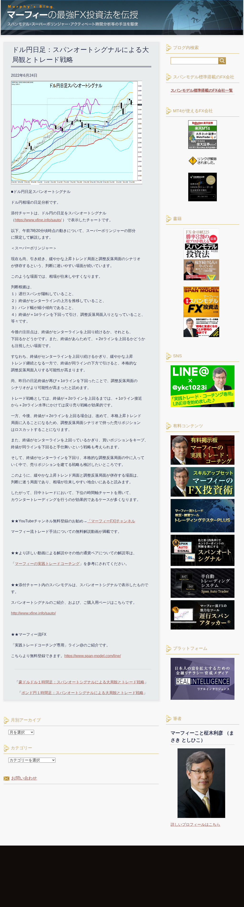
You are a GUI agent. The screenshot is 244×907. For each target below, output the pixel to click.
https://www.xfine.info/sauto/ (38, 220)
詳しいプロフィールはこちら (195, 824)
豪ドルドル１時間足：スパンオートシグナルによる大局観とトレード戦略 (81, 682)
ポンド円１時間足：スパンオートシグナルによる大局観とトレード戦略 (82, 693)
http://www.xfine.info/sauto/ (33, 613)
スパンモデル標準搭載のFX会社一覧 (202, 90)
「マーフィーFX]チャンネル (111, 521)
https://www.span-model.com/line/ (92, 656)
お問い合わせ (24, 778)
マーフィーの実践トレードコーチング (47, 564)
